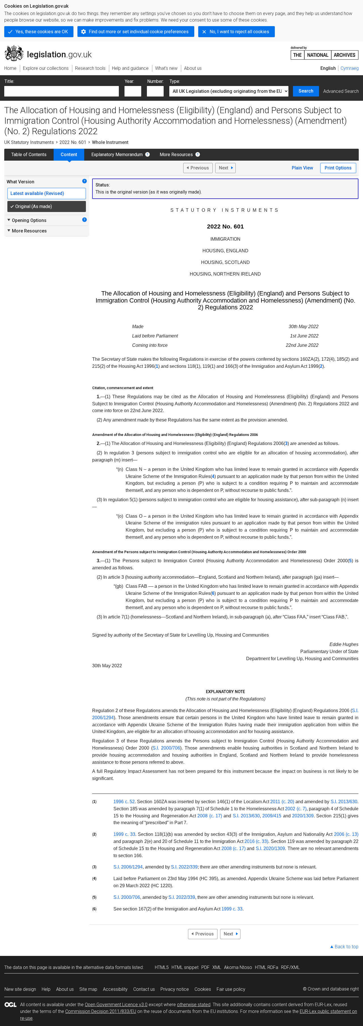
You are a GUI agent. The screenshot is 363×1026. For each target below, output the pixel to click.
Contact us (144, 989)
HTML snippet (185, 967)
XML (216, 967)
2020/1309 (303, 815)
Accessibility (115, 989)
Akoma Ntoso (238, 967)
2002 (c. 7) (295, 808)
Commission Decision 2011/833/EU (100, 1011)
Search (306, 91)
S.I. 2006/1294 (128, 867)
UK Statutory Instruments (29, 142)
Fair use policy (231, 989)
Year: (129, 81)
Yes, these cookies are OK (42, 31)
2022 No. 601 (73, 142)
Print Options (338, 168)
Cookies (203, 989)
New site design (20, 989)
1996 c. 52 (124, 801)
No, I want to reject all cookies (239, 31)
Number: (155, 81)
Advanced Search (341, 91)
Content (69, 154)
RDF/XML (290, 967)
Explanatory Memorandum (117, 154)
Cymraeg (350, 68)
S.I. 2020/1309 (270, 848)
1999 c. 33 (124, 834)
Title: (9, 81)
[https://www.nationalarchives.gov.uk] (325, 50)
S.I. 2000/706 (166, 748)
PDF (205, 967)
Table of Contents (29, 154)
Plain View (302, 168)
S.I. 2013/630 (344, 801)
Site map (88, 989)
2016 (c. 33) (256, 841)
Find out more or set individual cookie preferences (139, 31)
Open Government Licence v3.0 (116, 1004)
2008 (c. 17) (209, 815)
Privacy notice (175, 989)
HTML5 (162, 967)
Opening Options (27, 220)
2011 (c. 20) (282, 801)
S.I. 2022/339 (184, 867)
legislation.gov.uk (51, 47)
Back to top (346, 946)
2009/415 (271, 815)
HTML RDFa (266, 967)
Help (46, 989)
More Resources (176, 154)
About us (65, 989)
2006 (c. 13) (346, 834)
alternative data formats (107, 967)
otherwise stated (193, 1004)
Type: (175, 81)
